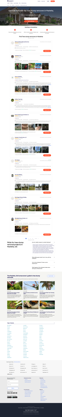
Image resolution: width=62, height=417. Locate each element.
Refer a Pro (42, 383)
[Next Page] (38, 238)
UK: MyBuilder (42, 407)
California (28, 410)
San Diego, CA (11, 372)
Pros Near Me (42, 384)
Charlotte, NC (22, 364)
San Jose (8, 340)
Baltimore (25, 328)
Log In (48, 1)
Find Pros (26, 379)
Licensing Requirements (43, 387)
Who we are (42, 392)
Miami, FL (44, 366)
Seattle (40, 351)
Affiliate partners (42, 400)
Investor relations (43, 396)
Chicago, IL (33, 364)
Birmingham (9, 325)
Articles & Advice (23, 3)
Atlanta (8, 354)
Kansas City (25, 337)
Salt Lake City (41, 345)
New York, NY (45, 368)
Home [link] (8, 5)
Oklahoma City (25, 357)
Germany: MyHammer (26, 407)
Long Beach (9, 331)
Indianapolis (9, 357)
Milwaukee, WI (11, 368)
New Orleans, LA (34, 368)
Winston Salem (25, 351)
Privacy (26, 410)
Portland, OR (22, 370)
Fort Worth (41, 340)
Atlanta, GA (11, 364)
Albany (24, 342)
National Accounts (27, 396)
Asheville (24, 345)
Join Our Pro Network (28, 392)
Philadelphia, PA (12, 370)
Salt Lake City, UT (34, 370)
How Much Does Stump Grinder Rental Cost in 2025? (13, 313)
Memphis (41, 333)
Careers (41, 393)
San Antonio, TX (45, 370)
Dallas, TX (44, 364)
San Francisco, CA (23, 372)
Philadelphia (41, 328)
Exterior (11, 3)
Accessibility (35, 410)
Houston (40, 342)
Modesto (8, 334)
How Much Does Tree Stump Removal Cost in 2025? (47, 313)
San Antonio (41, 343)
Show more (49, 84)
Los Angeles (9, 333)
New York (25, 343)
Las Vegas (25, 340)
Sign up (13, 388)
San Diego (9, 337)
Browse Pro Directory (28, 380)
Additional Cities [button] (9, 374)
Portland (40, 325)
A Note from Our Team (43, 386)
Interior (8, 3)
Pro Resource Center (28, 393)
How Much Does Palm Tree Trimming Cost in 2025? (47, 293)
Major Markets (10, 323)
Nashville (40, 334)
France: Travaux (20, 407)
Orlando (8, 351)
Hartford (8, 343)
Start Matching (31, 21)
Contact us (42, 397)
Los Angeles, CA (34, 366)
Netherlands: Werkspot (37, 407)
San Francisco (9, 339)
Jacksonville (9, 348)
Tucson (8, 328)
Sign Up (52, 1)
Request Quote (47, 50)
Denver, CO (11, 366)
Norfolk (40, 346)
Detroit (24, 331)
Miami (8, 349)
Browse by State (17, 361)
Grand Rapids (25, 333)
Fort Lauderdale (10, 346)
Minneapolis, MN (23, 368)
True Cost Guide (42, 380)
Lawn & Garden (16, 3)
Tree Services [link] (17, 5)
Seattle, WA (34, 372)
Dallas (40, 337)
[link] (31, 42)
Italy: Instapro (31, 407)
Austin (40, 336)
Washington (9, 345)
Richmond (41, 348)
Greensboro (25, 348)
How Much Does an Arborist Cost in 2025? (30, 293)
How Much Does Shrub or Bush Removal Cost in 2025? (13, 293)
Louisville (24, 325)
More (20, 3)
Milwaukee (41, 354)
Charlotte (25, 346)
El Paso (40, 339)
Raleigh (24, 349)
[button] (18, 66)
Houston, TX (22, 366)
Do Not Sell (31, 410)
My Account (42, 379)
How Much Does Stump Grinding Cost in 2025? (31, 313)
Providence (41, 331)
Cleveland (25, 354)
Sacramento (9, 336)
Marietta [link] (13, 5)
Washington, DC (45, 372)
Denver (8, 342)
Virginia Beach (41, 349)
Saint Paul (25, 336)
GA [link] (10, 5)
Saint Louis (25, 339)
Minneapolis (25, 334)
